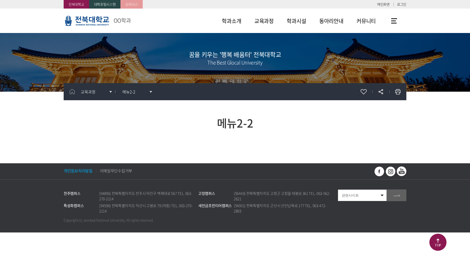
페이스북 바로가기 (379, 171)
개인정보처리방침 (78, 171)
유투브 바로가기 (401, 171)
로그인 (401, 4)
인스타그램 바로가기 (390, 171)
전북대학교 (76, 4)
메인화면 (383, 4)
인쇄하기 (397, 91)
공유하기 (380, 91)
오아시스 (131, 4)
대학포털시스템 (105, 4)
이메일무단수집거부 (116, 171)
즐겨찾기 (363, 91)
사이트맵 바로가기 (394, 21)
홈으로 (72, 91)
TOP (438, 245)
